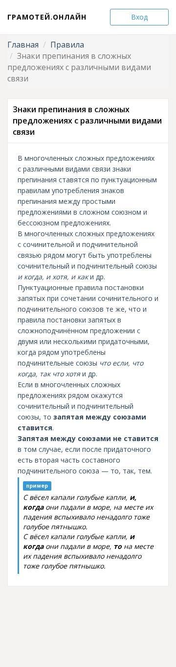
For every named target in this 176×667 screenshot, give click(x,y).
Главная (23, 44)
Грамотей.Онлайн (47, 17)
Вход (139, 17)
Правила (67, 44)
